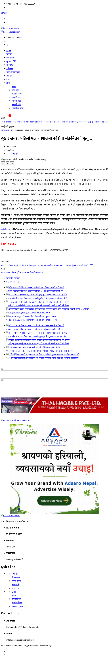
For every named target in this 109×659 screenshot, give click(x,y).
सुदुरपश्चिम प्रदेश (17, 108)
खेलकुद (9, 76)
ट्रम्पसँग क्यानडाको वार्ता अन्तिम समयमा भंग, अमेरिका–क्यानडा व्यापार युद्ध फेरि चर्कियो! (40, 351)
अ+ (12, 163)
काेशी (14, 86)
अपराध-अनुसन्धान (13, 72)
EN (7, 79)
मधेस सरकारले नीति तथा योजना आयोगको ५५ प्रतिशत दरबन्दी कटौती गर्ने (35, 291)
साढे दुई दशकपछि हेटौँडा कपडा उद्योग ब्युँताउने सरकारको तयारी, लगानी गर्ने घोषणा (38, 305)
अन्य (8, 83)
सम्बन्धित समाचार (13, 278)
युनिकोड (4, 13)
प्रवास (14, 595)
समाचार (9, 54)
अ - (3, 163)
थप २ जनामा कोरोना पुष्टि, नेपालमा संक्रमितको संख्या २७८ (22, 272)
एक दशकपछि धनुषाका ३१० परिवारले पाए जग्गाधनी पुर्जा (29, 313)
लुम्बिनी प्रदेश (16, 101)
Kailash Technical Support (63, 646)
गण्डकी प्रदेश (16, 97)
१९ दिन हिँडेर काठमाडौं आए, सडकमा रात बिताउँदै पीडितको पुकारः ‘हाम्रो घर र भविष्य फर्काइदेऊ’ (43, 358)
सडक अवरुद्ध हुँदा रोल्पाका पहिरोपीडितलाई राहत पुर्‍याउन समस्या (32, 320)
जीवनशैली (10, 65)
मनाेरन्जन (9, 68)
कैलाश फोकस (17, 603)
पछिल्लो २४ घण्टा (13, 282)
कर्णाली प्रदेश (16, 104)
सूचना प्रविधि (11, 61)
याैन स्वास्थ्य (16, 599)
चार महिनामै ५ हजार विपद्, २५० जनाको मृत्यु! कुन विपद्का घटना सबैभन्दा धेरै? (77, 122)
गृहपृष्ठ (8, 50)
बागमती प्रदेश (17, 94)
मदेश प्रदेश (15, 90)
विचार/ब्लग (10, 58)
